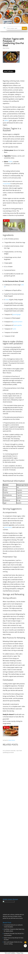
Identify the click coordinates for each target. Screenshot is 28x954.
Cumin (10, 161)
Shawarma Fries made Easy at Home (14, 779)
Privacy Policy (19, 953)
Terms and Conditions (10, 953)
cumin (14, 329)
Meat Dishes (6, 48)
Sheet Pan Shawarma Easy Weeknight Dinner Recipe (13, 870)
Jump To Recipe (8, 71)
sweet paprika (18, 325)
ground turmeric (17, 322)
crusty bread (6, 183)
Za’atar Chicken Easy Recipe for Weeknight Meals (14, 840)
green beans (8, 527)
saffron (6, 120)
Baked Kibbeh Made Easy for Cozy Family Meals (13, 808)
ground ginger (16, 314)
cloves (7, 299)
